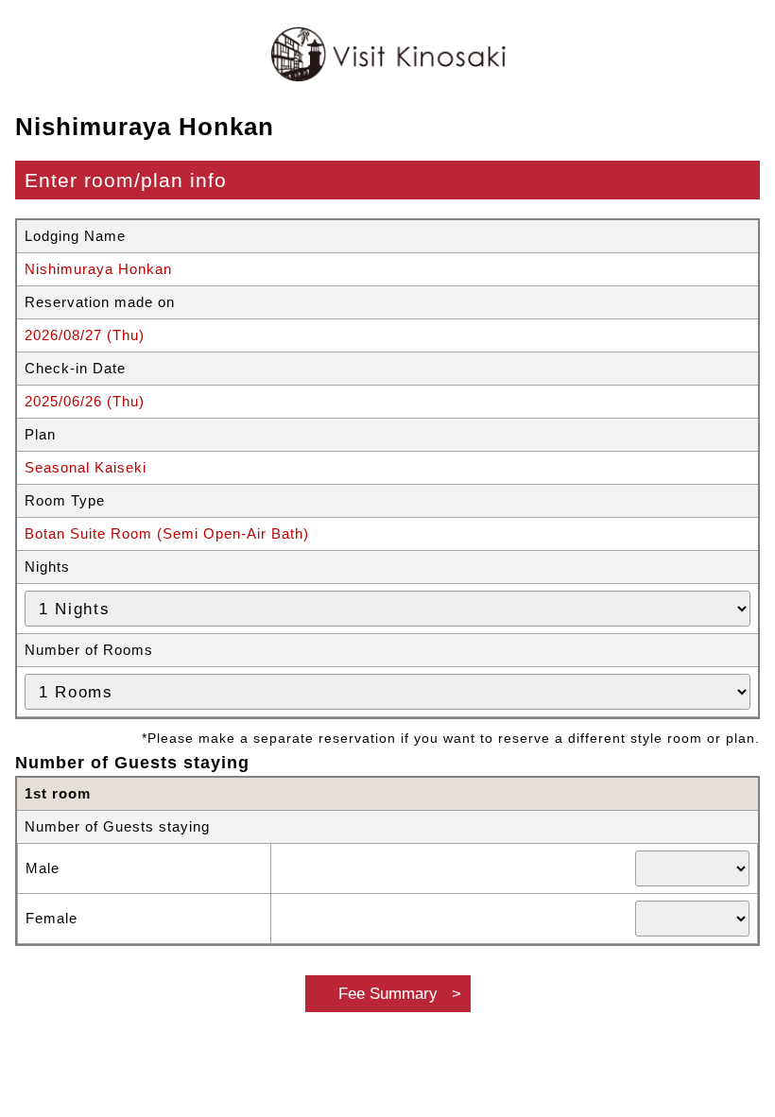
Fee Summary (388, 993)
